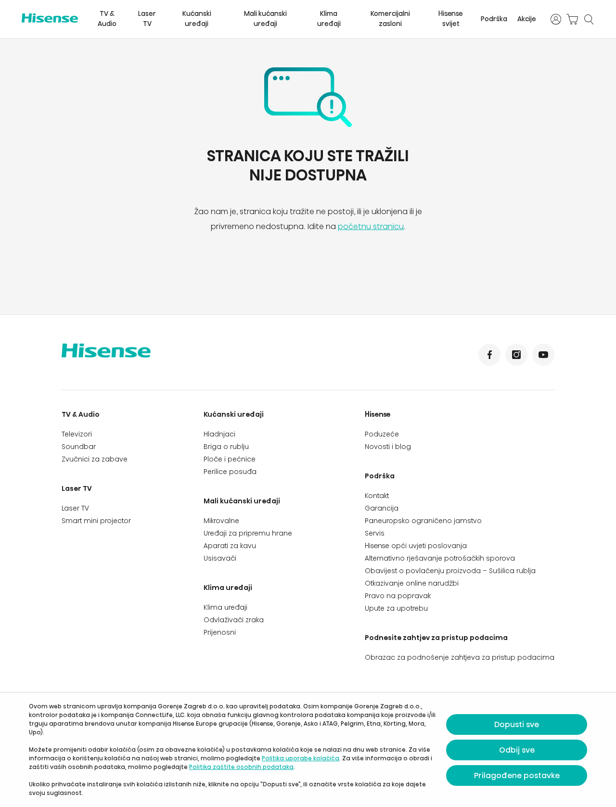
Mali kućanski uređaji (265, 18)
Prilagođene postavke (517, 775)
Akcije (526, 19)
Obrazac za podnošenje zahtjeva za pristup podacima (459, 657)
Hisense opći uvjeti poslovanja (416, 546)
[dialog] (308, 749)
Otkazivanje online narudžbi (412, 583)
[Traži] (588, 19)
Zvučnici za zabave (95, 459)
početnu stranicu (371, 226)
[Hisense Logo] (50, 18)
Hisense (378, 414)
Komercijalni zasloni (390, 18)
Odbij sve (517, 750)
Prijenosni (220, 632)
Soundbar (79, 446)
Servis (375, 533)
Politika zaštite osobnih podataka (241, 767)
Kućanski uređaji (196, 18)
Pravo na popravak (398, 596)
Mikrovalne (221, 520)
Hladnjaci (219, 434)
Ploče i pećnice (230, 459)
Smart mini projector (96, 520)
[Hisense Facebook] (489, 355)
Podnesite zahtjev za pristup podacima (436, 637)
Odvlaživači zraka (234, 620)
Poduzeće (382, 434)
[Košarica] (572, 19)
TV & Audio (107, 18)
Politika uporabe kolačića (300, 758)
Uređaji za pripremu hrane (248, 533)
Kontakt (377, 495)
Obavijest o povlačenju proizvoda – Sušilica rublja (450, 571)
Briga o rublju (226, 446)
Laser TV (147, 18)
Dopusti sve (516, 724)
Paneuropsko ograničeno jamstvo (423, 520)
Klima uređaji (329, 18)
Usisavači (220, 558)
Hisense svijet (450, 18)
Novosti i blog (388, 446)
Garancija (381, 508)
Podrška (494, 19)
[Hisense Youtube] (543, 355)
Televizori (77, 434)
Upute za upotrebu (396, 608)
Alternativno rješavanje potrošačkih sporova (440, 558)
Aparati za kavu (230, 546)
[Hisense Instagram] (516, 355)
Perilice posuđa (230, 471)
